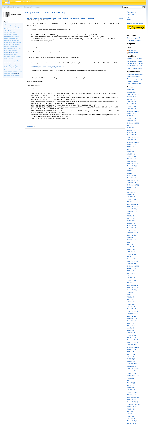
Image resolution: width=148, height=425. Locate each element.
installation (11, 46)
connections (7, 34)
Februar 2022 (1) (132, 106)
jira (19, 48)
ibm (16, 44)
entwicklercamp (13, 38)
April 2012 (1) (131, 330)
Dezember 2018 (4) (132, 161)
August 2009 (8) (131, 406)
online (18, 62)
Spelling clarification (133, 81)
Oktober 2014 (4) (132, 263)
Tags (5, 22)
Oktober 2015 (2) (132, 235)
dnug (16, 34)
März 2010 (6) (131, 390)
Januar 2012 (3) (131, 337)
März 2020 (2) (131, 130)
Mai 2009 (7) (130, 414)
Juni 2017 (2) (131, 192)
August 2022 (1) (131, 104)
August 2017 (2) (131, 187)
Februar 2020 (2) (132, 132)
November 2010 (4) (132, 371)
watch (12, 75)
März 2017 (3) (131, 197)
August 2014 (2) (131, 268)
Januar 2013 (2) (131, 309)
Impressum (130, 17)
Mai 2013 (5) (130, 302)
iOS (16, 46)
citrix (5, 30)
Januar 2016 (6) (131, 228)
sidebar (6, 71)
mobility (15, 60)
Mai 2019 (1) (130, 149)
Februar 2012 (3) (132, 335)
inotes (6, 46)
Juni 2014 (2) (131, 273)
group (10, 42)
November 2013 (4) (132, 287)
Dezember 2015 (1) (132, 230)
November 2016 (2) (132, 206)
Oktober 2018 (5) (132, 166)
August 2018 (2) (131, 170)
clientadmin (14, 30)
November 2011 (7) (132, 342)
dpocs (11, 36)
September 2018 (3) (133, 168)
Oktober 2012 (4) (132, 316)
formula (14, 40)
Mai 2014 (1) (130, 275)
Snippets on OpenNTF (133, 38)
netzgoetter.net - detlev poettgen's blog (45, 12)
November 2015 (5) (132, 232)
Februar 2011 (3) (132, 364)
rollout (16, 67)
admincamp (7, 25)
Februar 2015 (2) (132, 254)
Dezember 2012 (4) (132, 311)
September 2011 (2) (133, 347)
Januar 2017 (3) (131, 201)
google (6, 42)
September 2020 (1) (133, 123)
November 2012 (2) (132, 313)
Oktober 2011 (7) (132, 344)
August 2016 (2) (131, 213)
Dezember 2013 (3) (132, 285)
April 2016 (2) (131, 221)
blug (12, 28)
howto (6, 44)
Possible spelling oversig (134, 79)
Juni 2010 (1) (131, 383)
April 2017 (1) (131, 194)
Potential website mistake (134, 76)
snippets (15, 71)
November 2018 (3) (132, 163)
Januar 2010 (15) (132, 395)
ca (14, 28)
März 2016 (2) (131, 223)
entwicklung (7, 40)
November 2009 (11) (133, 399)
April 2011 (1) (131, 359)
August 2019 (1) (131, 144)
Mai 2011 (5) (130, 356)
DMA (13, 34)
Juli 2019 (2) (130, 147)
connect (6, 32)
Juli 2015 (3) (130, 242)
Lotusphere (16, 52)
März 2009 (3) (131, 418)
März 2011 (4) (131, 361)
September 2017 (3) (133, 185)
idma (18, 44)
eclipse (6, 38)
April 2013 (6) (131, 304)
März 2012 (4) (131, 333)
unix (5, 75)
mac (12, 54)
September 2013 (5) (133, 292)
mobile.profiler (8, 60)
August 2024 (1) (131, 97)
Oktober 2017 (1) (132, 182)
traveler (16, 73)
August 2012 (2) (131, 321)
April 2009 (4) (131, 416)
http (13, 44)
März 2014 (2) (131, 278)
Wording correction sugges (135, 74)
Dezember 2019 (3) (132, 137)
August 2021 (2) (131, 113)
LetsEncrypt (11, 50)
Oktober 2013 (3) (132, 290)
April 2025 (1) (131, 89)
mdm (15, 54)
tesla (12, 73)
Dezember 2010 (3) (132, 368)
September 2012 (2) (133, 318)
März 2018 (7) (131, 173)
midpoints (7, 56)
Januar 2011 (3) (131, 366)
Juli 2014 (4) (130, 271)
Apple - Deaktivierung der (134, 68)
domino (6, 36)
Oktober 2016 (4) (132, 209)
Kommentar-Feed (134, 53)
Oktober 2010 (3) (132, 373)
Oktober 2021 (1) (132, 109)
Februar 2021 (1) (132, 118)
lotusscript (7, 54)
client (9, 30)
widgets (17, 75)
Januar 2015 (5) (131, 256)
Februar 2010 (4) (132, 392)
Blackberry (7, 28)
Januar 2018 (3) (131, 178)
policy (15, 66)
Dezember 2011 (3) (132, 340)
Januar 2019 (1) (131, 159)
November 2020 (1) (132, 120)
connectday (13, 32)
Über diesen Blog (132, 12)
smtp (10, 71)
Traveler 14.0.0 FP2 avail (134, 61)
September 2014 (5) (133, 266)
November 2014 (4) (132, 261)
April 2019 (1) (131, 151)
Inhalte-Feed (133, 50)
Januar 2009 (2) (131, 423)
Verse (8, 75)
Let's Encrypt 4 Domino (134, 40)
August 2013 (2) (131, 294)
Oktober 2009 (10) (132, 402)
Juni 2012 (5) (131, 325)
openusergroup (13, 64)
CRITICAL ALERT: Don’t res (135, 63)
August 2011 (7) (131, 349)
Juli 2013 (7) (130, 297)
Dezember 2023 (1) (132, 101)
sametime (12, 69)
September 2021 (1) (133, 111)
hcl (14, 42)
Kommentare (30, 126)
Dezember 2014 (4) (132, 259)
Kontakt (129, 19)
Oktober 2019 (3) (132, 140)
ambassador (7, 27)
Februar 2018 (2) (132, 175)
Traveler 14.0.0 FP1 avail (134, 66)
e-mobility (16, 36)
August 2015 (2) (131, 240)
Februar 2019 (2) (132, 156)
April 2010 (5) (131, 387)
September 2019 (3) (133, 142)
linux (16, 50)
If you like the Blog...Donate (135, 23)
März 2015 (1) (131, 252)
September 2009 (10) (133, 404)
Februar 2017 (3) (132, 199)
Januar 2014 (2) (131, 283)
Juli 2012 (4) (130, 323)
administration (16, 25)
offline (14, 62)
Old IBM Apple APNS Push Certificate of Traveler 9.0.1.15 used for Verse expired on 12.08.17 (60, 18)
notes (10, 62)
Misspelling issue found (134, 84)
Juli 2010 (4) (130, 380)
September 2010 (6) (133, 375)
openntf (6, 64)
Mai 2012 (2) (130, 328)
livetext (6, 52)
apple (18, 27)
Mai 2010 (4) (130, 385)
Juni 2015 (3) (131, 244)
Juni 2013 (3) (131, 299)
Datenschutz (130, 14)
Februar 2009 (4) (132, 421)
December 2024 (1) (132, 94)
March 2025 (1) (131, 92)
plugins (11, 66)
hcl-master (18, 42)
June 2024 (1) (131, 99)
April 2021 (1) (131, 116)
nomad (6, 62)
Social (20, 71)
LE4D (5, 50)
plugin (6, 66)
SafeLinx (6, 69)
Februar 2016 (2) (132, 225)
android (14, 27)
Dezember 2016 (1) (132, 204)
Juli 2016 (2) (130, 216)
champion (19, 28)
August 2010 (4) (131, 378)
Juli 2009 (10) (131, 409)
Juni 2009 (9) (131, 411)
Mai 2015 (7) (130, 247)
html (10, 44)
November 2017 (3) (132, 180)
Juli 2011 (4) (130, 352)
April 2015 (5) (131, 249)
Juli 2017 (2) (130, 190)
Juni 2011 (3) (131, 354)
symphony (7, 73)
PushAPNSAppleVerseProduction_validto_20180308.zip (47, 67)
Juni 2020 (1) (131, 125)
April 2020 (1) (131, 128)
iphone (13, 48)
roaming (10, 67)
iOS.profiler (7, 48)
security (18, 69)
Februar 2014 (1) (132, 280)
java (17, 48)
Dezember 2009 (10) (133, 397)
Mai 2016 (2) (130, 218)
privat (19, 66)
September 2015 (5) (133, 237)
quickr (6, 67)
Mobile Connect (8, 58)
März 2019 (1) (131, 154)
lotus (10, 52)
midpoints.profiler (16, 56)
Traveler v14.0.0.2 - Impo (134, 58)
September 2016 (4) (133, 211)
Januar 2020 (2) (131, 135)
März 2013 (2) (131, 306)
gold (18, 40)
